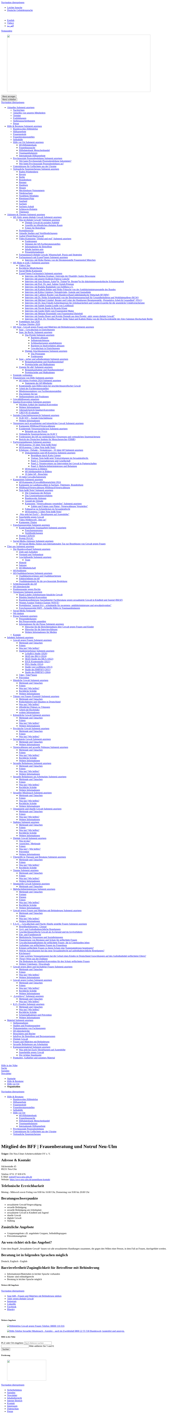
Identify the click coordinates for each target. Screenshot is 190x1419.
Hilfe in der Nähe (9, 1065)
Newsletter (6, 1073)
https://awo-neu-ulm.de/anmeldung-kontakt (30, 1179)
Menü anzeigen (8, 96)
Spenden (5, 1071)
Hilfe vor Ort (13, 1084)
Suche (4, 1068)
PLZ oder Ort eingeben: (12, 1343)
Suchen (5, 1349)
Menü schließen (9, 99)
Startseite (11, 1078)
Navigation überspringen (12, 2)
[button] (25, 107)
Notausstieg (6, 31)
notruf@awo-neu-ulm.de (20, 1177)
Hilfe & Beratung (15, 1081)
